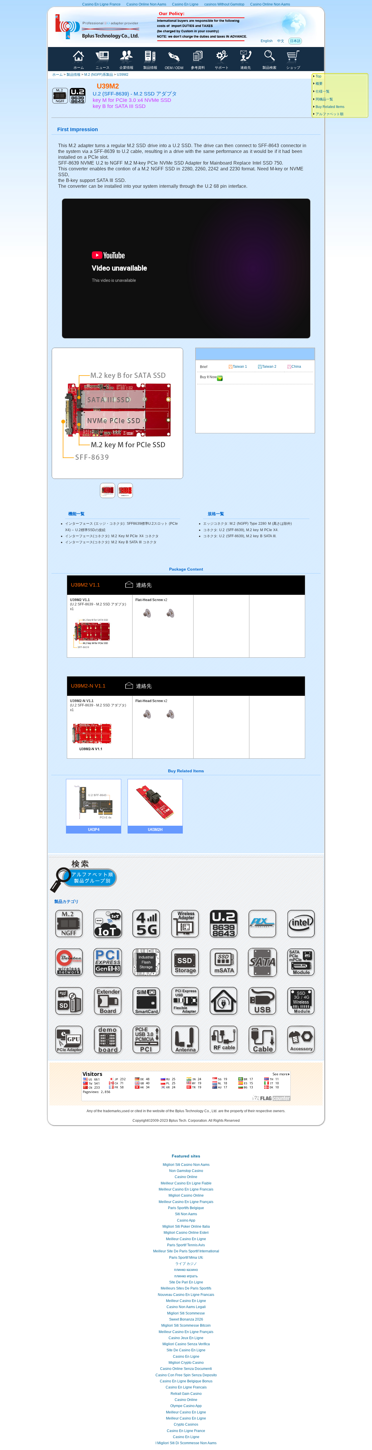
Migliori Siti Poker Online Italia (186, 1226)
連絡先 (245, 68)
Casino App (186, 1220)
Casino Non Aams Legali (186, 1307)
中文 (280, 41)
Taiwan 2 (269, 367)
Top (318, 76)
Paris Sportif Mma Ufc (186, 1258)
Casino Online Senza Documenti (186, 1369)
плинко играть (186, 1276)
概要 (319, 84)
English (267, 41)
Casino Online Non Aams (146, 4)
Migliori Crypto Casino (186, 1363)
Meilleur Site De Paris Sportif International (186, 1251)
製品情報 (150, 68)
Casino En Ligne (185, 4)
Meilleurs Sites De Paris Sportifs (186, 1288)
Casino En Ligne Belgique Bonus (186, 1381)
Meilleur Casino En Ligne (186, 1239)
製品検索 (269, 68)
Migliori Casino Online (186, 1195)
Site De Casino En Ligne (186, 1350)
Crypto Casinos (186, 1424)
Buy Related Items (329, 107)
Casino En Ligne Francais (186, 1387)
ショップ (293, 68)
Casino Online (186, 1177)
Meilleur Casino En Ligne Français (186, 1202)
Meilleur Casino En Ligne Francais (186, 1189)
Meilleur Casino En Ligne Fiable (186, 1183)
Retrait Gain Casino (186, 1394)
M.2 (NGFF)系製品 (98, 75)
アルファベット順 (329, 114)
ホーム (79, 68)
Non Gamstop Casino (186, 1171)
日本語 (295, 41)
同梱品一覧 (324, 99)
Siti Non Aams (186, 1214)
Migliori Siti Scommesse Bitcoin (186, 1325)
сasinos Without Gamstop (224, 4)
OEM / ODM (174, 68)
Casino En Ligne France (101, 4)
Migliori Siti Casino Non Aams (186, 1165)
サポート (222, 68)
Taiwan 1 (240, 367)
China (296, 367)
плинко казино (186, 1270)
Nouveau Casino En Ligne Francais (186, 1295)
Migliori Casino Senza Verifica (186, 1344)
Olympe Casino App (186, 1406)
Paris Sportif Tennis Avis (186, 1245)
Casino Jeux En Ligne (186, 1338)
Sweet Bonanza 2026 (186, 1319)
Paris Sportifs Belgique (186, 1208)
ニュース (103, 68)
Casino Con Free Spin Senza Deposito (186, 1375)
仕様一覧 (323, 91)
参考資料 (198, 68)
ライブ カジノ (186, 1264)
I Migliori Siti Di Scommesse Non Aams (186, 1443)
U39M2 (122, 75)
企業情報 (126, 68)
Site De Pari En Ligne (186, 1282)
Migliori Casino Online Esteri (186, 1233)
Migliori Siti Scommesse (186, 1313)
